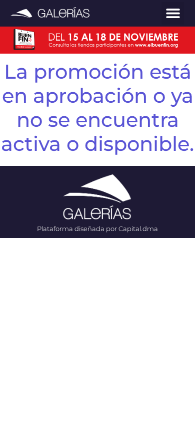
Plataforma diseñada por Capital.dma (97, 229)
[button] (173, 13)
